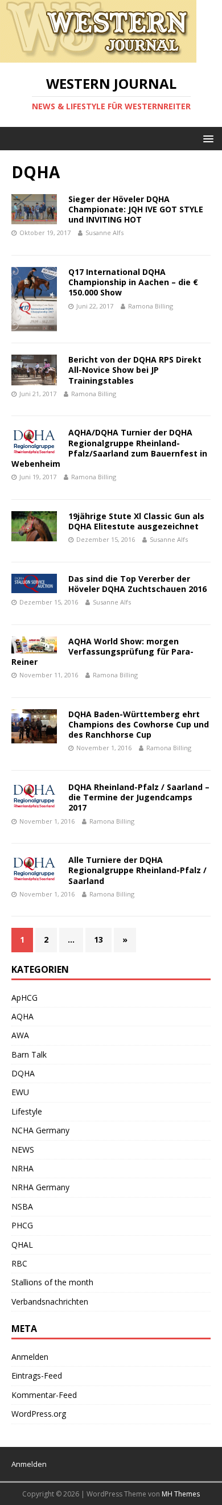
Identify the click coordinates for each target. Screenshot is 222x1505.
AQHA (22, 1016)
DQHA (23, 1073)
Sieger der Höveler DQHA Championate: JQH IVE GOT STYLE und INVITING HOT (135, 209)
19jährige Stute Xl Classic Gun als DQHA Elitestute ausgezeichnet (136, 521)
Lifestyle (26, 1111)
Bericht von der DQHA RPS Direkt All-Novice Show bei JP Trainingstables (135, 369)
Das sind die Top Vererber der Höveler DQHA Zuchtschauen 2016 (137, 583)
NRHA (22, 1168)
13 (98, 939)
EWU (20, 1092)
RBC (19, 1263)
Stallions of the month (52, 1282)
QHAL (22, 1244)
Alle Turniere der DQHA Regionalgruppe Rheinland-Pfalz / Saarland (137, 870)
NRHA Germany (40, 1187)
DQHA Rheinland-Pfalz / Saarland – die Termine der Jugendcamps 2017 (138, 797)
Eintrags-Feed (36, 1375)
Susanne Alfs (104, 232)
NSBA (22, 1206)
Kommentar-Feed (44, 1394)
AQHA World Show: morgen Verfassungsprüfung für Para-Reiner (102, 651)
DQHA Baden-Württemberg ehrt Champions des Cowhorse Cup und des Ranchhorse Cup (138, 724)
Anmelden (29, 1356)
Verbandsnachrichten (49, 1301)
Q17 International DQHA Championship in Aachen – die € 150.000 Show (133, 282)
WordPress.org (38, 1413)
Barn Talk (29, 1054)
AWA (20, 1035)
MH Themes (181, 1494)
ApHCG (24, 997)
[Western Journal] (98, 56)
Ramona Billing (150, 306)
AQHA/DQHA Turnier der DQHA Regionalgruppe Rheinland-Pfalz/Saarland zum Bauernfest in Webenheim (109, 448)
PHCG (22, 1225)
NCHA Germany (40, 1130)
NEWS (22, 1149)
